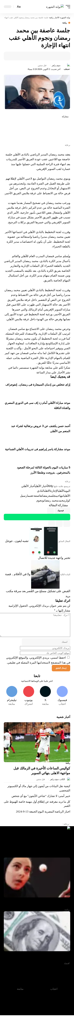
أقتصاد (66, 963)
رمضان (45, 495)
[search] (24, 7)
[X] (46, 696)
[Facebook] (62, 696)
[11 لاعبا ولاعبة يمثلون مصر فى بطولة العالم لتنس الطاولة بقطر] (37, 877)
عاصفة (38, 495)
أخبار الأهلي (41, 486)
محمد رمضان (51, 500)
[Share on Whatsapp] (66, 130)
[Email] (50, 56)
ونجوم (40, 500)
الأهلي (61, 490)
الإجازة (54, 490)
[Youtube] (29, 696)
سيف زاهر (56, 65)
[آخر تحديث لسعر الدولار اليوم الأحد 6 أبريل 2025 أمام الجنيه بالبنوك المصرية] (37, 931)
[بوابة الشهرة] (55, 6)
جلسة (52, 495)
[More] (38, 56)
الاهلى (47, 490)
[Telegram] (12, 696)
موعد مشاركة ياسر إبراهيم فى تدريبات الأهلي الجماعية (37, 449)
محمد (61, 500)
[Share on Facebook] (61, 56)
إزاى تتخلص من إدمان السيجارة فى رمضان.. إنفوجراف (38, 384)
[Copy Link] (59, 523)
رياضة (64, 23)
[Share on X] (55, 56)
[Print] (44, 56)
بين (56, 495)
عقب (32, 495)
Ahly (50, 486)
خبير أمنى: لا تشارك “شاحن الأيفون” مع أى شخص (41, 795)
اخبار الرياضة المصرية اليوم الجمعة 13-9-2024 (43, 811)
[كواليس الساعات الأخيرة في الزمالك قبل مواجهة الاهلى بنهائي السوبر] (37, 742)
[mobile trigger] (67, 6)
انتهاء (61, 495)
